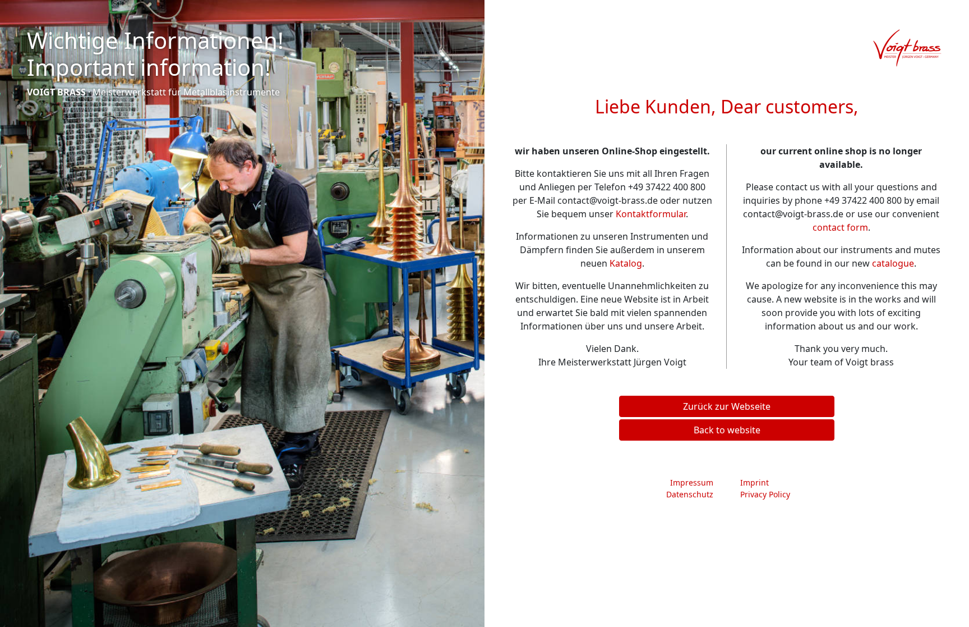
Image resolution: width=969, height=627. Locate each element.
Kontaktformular (651, 214)
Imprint (754, 482)
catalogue (893, 263)
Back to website (727, 430)
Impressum (691, 482)
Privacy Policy (765, 494)
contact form (840, 227)
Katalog (626, 263)
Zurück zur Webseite (726, 406)
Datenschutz (689, 494)
